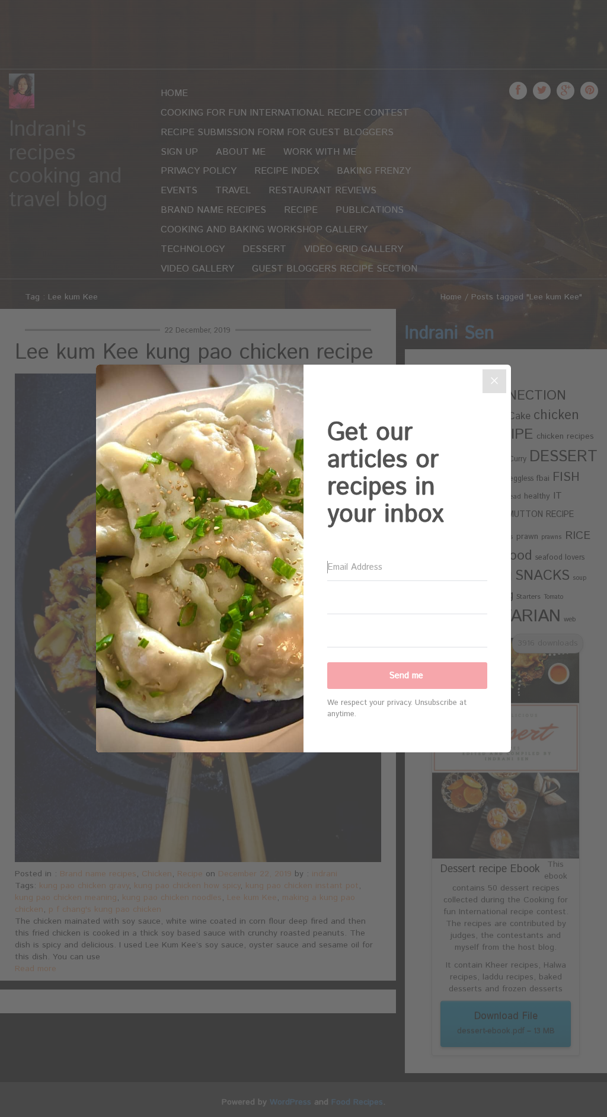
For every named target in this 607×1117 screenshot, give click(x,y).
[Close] (494, 381)
